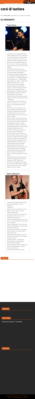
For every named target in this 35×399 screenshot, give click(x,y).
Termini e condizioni (17, 397)
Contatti (25, 397)
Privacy (9, 397)
